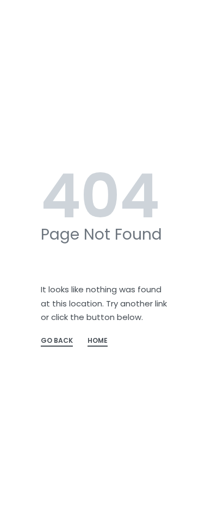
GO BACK (57, 341)
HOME (98, 341)
